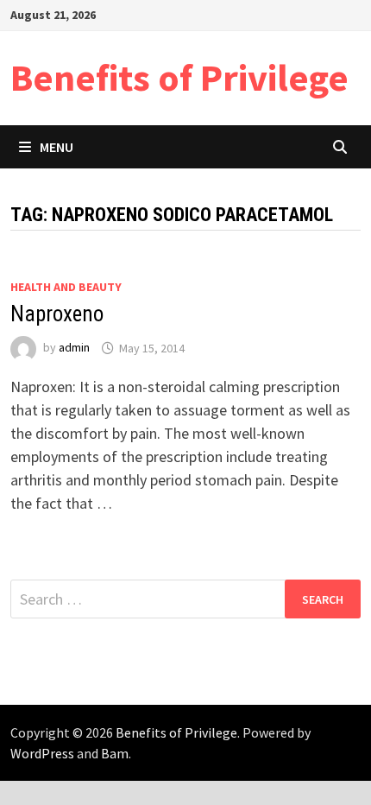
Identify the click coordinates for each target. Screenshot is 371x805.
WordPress (42, 753)
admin (74, 348)
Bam (115, 753)
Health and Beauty (66, 287)
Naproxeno (57, 313)
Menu (56, 146)
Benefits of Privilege (179, 77)
